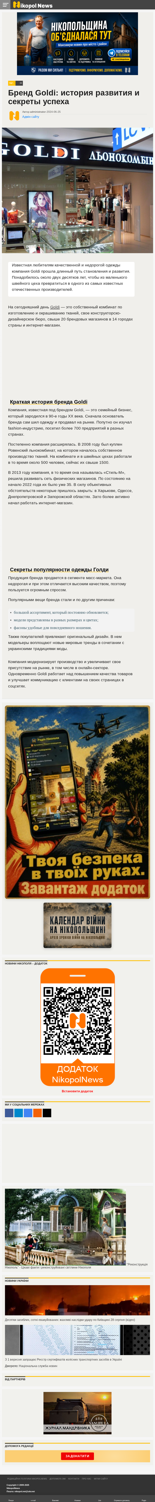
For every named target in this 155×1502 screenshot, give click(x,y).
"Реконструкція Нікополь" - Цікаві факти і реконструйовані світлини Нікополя (76, 1266)
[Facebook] (9, 1113)
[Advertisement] (71, 370)
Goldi (55, 307)
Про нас (86, 1479)
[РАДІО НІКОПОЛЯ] (77, 925)
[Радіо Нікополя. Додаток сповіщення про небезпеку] (77, 802)
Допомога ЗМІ (58, 1479)
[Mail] (47, 1113)
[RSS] (37, 1113)
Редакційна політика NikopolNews (27, 1479)
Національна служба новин (38, 1366)
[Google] (28, 1113)
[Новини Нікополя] (32, 7)
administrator (38, 111)
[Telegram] (18, 1113)
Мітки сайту (101, 1479)
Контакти (73, 1479)
